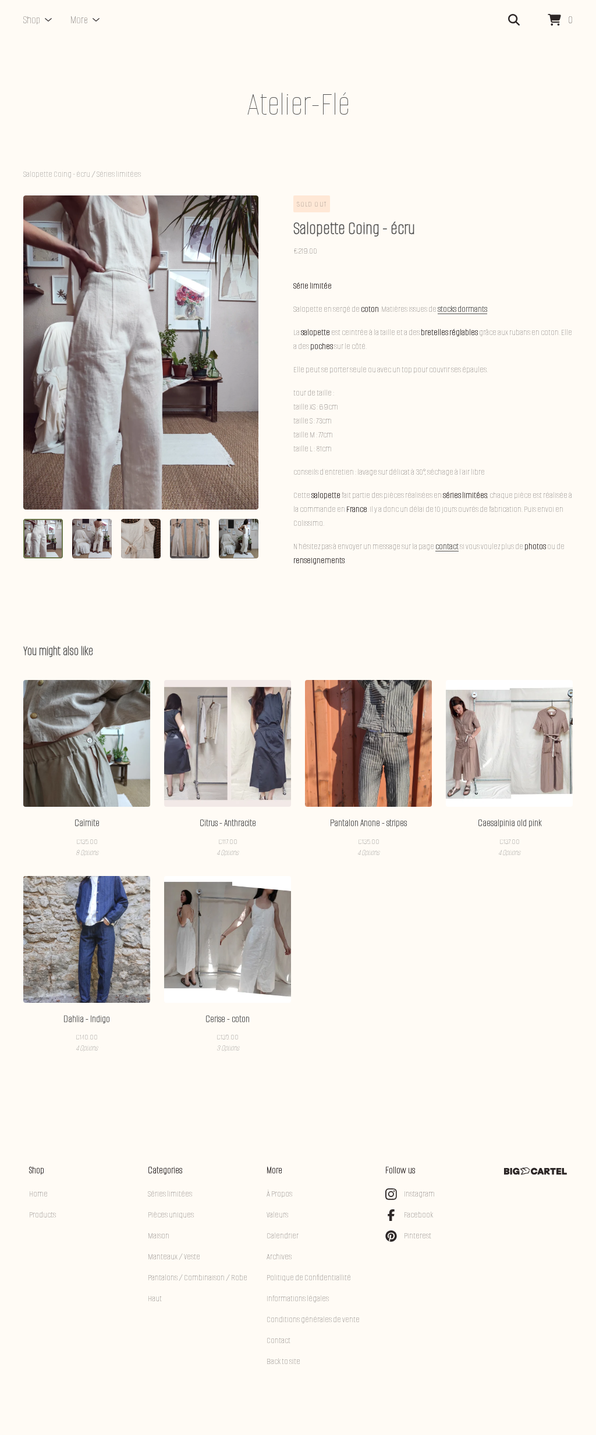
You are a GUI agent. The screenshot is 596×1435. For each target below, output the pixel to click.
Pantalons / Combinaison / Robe (197, 1277)
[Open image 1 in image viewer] (140, 352)
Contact (278, 1340)
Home (38, 1193)
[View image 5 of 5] (238, 538)
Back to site (283, 1361)
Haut (155, 1298)
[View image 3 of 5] (141, 538)
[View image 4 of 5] (190, 538)
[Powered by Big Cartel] (535, 1171)
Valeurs (277, 1214)
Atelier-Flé (298, 104)
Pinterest (417, 1235)
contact (447, 546)
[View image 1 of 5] (43, 538)
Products (42, 1214)
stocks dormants (462, 309)
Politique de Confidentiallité (309, 1277)
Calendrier (283, 1235)
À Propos (279, 1193)
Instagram (419, 1193)
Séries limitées (119, 174)
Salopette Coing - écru (56, 174)
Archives (279, 1256)
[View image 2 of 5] (92, 538)
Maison (158, 1235)
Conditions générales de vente (313, 1319)
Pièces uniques (171, 1214)
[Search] (513, 20)
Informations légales (298, 1298)
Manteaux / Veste (174, 1256)
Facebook (418, 1214)
